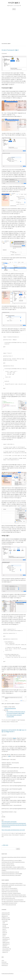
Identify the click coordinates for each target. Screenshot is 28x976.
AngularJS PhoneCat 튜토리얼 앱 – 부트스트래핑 (11, 875)
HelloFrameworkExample (10, 708)
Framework (22, 720)
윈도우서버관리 (5, 950)
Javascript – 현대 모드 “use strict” (8, 865)
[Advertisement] (14, 25)
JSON (3, 834)
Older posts (5, 845)
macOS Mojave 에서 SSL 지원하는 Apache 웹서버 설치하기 (13, 862)
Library (8, 721)
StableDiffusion (5, 939)
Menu (14, 8)
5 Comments (4, 53)
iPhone (4, 721)
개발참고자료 (5, 942)
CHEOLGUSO (4, 893)
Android (4, 921)
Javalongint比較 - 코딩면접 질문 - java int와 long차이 (12, 885)
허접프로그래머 (5, 919)
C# (3, 922)
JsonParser (6, 834)
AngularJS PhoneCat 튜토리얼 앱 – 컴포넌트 (10, 872)
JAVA (12, 833)
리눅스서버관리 (5, 949)
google (19, 833)
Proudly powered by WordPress (7, 973)
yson (3, 888)
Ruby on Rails (5, 937)
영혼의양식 (4, 916)
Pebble (3, 934)
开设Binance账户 (5, 883)
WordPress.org (5, 965)
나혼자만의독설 (5, 912)
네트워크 (4, 945)
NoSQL (3, 932)
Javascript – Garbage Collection (8, 863)
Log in (3, 960)
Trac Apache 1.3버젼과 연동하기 (16, 883)
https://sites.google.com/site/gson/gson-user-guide (13, 830)
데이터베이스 (5, 947)
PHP (3, 935)
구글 (13, 834)
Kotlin (3, 929)
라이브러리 (16, 834)
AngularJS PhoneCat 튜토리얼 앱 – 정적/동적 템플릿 (12, 873)
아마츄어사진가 (5, 914)
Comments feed (5, 963)
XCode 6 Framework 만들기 (10, 50)
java (25, 833)
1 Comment (4, 735)
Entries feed (4, 962)
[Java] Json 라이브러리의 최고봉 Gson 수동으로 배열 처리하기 (14, 731)
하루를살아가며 (5, 917)
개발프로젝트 (5, 944)
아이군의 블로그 (14, 3)
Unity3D (4, 940)
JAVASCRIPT (4, 927)
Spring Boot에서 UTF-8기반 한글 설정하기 (15, 899)
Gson (14, 738)
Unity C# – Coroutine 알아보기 (11, 888)
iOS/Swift (13, 720)
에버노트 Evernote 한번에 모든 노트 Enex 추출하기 (12, 860)
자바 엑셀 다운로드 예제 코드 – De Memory (10, 901)
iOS (2, 721)
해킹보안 (4, 952)
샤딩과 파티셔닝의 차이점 (13, 891)
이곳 (9, 756)
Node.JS (4, 931)
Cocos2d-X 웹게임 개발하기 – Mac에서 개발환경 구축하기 (13, 867)
